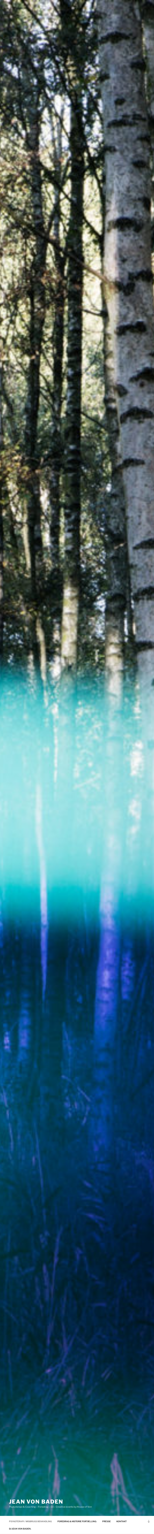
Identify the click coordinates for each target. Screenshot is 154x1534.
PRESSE (106, 1521)
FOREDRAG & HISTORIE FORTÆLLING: (77, 1521)
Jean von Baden (36, 1501)
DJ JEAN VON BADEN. (20, 1528)
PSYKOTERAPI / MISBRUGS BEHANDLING (30, 1521)
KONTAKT (121, 1521)
